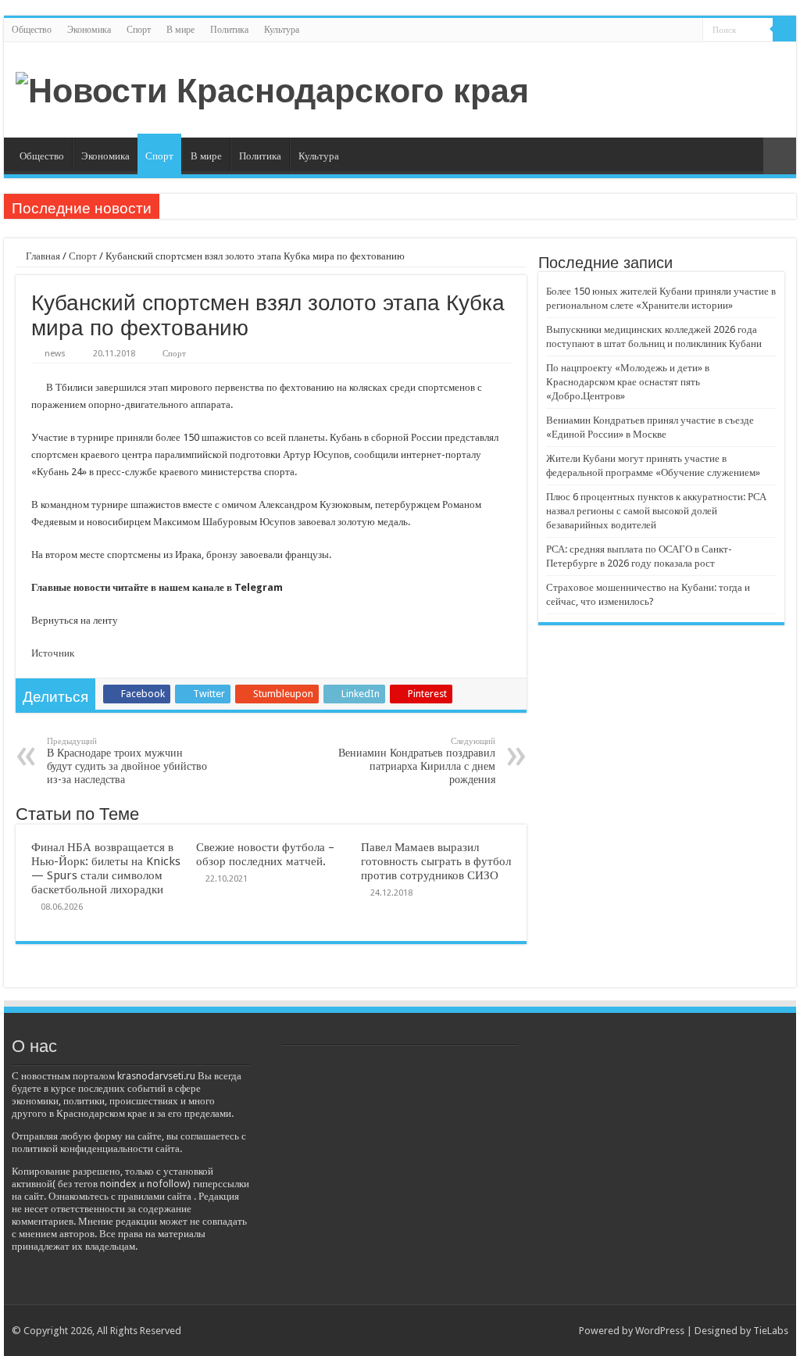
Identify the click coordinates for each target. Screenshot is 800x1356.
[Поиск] (784, 29)
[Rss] (691, 30)
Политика (229, 29)
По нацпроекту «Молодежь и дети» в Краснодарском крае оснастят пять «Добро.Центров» (627, 382)
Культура (281, 29)
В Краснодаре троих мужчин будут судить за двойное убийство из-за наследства (127, 760)
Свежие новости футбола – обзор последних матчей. (265, 854)
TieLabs (770, 1330)
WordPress (659, 1330)
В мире (180, 29)
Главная (41, 256)
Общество (32, 29)
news (55, 354)
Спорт (139, 29)
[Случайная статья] (779, 156)
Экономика (89, 29)
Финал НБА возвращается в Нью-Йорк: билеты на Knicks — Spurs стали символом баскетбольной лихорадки (105, 868)
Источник (52, 653)
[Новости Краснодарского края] (272, 88)
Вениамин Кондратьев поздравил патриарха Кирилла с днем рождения (416, 760)
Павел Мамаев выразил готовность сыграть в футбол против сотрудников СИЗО (436, 861)
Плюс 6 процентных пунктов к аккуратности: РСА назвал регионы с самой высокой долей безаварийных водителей (656, 511)
